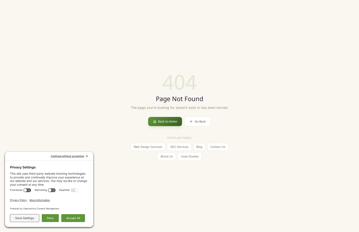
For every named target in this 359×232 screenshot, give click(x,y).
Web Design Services (148, 147)
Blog (199, 147)
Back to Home (167, 121)
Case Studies (190, 156)
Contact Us (217, 147)
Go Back (200, 121)
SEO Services (179, 147)
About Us (166, 156)
